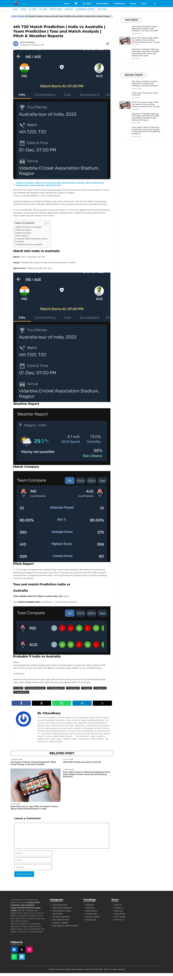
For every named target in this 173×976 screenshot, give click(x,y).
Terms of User (120, 917)
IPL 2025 (32, 9)
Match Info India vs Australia (28, 227)
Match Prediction (94, 183)
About (133, 3)
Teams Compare (36, 185)
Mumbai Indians (93, 917)
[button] (155, 3)
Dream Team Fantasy (45, 183)
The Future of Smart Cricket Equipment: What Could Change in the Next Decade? (33, 763)
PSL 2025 (43, 9)
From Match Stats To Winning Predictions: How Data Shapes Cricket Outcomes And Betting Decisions (86, 774)
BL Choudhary (29, 42)
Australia (20, 16)
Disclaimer (118, 911)
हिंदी (76, 3)
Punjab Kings (91, 914)
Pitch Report (22, 236)
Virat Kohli (90, 905)
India (58, 183)
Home (67, 3)
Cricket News (102, 3)
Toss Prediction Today (61, 911)
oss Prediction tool (61, 920)
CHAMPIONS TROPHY (85, 9)
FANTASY (69, 9)
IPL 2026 (87, 3)
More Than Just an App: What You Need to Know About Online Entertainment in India (34, 807)
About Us (118, 905)
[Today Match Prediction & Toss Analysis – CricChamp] (16, 3)
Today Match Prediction (62, 908)
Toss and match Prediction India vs (32, 239)
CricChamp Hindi (59, 905)
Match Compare (23, 233)
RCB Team (90, 908)
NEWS (23, 9)
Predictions (119, 3)
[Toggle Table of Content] (45, 223)
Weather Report (23, 230)
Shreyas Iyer (91, 920)
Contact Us (118, 908)
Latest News (57, 914)
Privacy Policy (119, 914)
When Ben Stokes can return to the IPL (82, 762)
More (143, 3)
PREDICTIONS (56, 9)
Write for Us (119, 920)
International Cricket (73, 183)
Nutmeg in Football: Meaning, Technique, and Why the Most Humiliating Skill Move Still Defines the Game (145, 52)
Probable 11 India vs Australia (29, 244)
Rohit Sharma (91, 911)
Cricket (30, 183)
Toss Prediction (53, 185)
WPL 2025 (102, 9)
